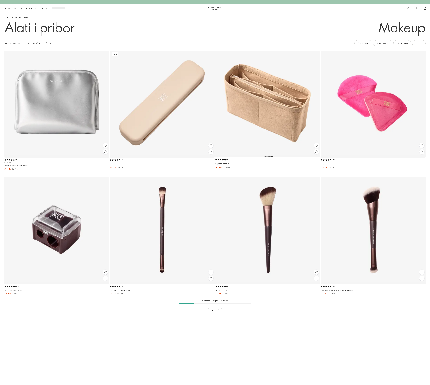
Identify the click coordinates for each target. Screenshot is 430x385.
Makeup (14, 17)
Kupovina (11, 8)
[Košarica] (424, 8)
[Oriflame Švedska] (215, 8)
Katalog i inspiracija (34, 8)
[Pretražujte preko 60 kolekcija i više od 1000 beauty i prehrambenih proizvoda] (408, 8)
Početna (7, 17)
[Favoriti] (105, 145)
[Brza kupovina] (105, 151)
